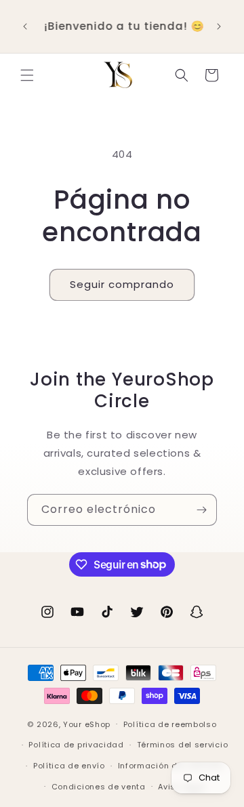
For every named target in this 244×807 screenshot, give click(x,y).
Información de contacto (171, 765)
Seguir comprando (122, 284)
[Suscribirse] (201, 510)
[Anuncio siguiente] (219, 26)
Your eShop (86, 723)
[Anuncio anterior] (25, 26)
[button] (27, 75)
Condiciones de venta (99, 786)
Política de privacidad (75, 744)
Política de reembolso (170, 724)
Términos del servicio (182, 744)
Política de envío (69, 765)
